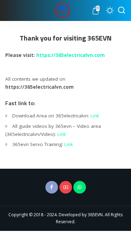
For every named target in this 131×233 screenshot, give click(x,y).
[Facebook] (51, 187)
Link (94, 115)
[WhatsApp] (79, 187)
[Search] (121, 10)
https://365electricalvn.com (70, 55)
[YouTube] (65, 187)
